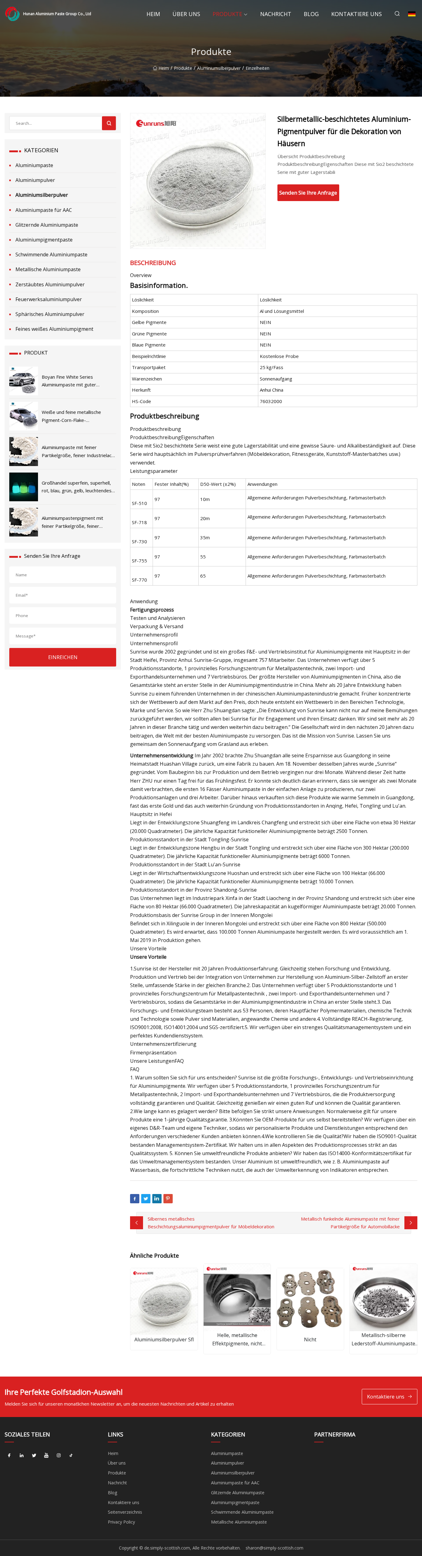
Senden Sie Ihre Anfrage (308, 192)
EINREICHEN (63, 657)
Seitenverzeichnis (125, 1512)
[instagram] (58, 1455)
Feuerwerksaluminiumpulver (48, 299)
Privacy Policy (121, 1522)
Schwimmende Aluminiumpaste (51, 254)
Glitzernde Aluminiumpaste (46, 224)
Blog (311, 14)
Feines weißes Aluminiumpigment (54, 329)
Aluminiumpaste (34, 165)
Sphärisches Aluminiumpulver (49, 314)
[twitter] (34, 1455)
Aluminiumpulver (35, 180)
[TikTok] (71, 1455)
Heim (153, 14)
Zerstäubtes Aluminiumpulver (50, 284)
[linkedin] (21, 1455)
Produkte (227, 14)
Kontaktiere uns (356, 14)
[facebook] (9, 1455)
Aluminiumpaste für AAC (43, 210)
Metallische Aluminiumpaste (48, 269)
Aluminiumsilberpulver (219, 68)
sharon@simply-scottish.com (274, 1548)
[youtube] (46, 1455)
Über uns (186, 14)
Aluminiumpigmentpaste (44, 239)
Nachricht (275, 14)
